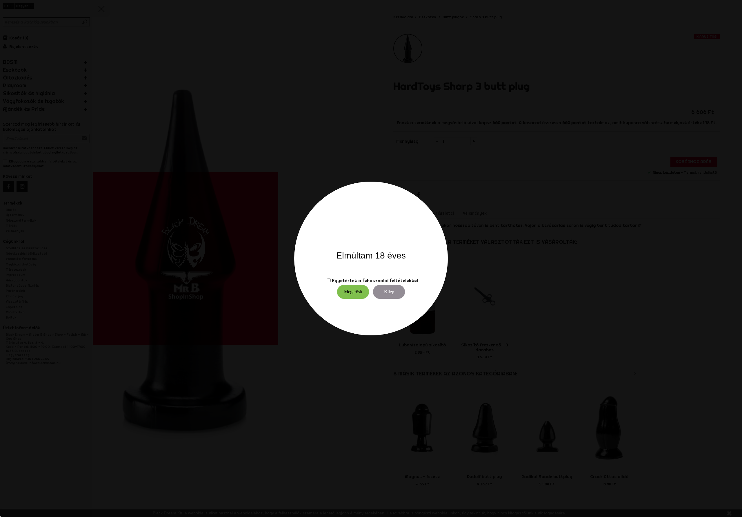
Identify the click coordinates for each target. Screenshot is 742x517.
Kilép (389, 291)
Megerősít (353, 291)
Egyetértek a (346, 280)
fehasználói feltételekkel (390, 280)
